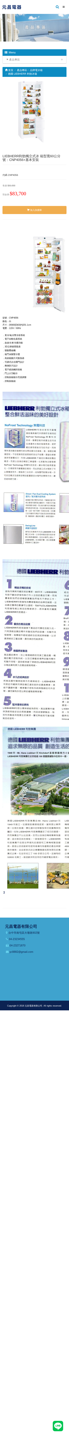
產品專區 (14, 59)
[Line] (58, 1426)
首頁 (10, 70)
